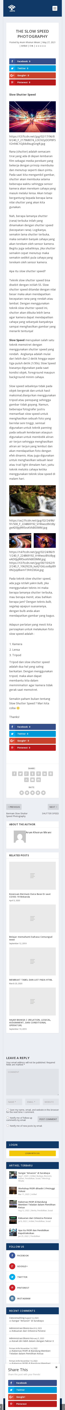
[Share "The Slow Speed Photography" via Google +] (26, 774)
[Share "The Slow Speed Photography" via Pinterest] (39, 774)
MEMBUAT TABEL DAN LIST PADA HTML (30, 979)
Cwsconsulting (16, 1317)
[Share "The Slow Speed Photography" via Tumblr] (32, 774)
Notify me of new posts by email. (26, 1125)
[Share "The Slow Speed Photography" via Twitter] (20, 774)
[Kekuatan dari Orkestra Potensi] (13, 1220)
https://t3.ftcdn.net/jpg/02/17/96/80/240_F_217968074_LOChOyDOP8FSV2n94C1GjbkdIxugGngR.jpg (32, 140)
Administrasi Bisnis (19, 1328)
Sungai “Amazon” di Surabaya (34, 1173)
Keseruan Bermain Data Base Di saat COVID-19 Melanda (30, 895)
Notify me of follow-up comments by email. (19, 1118)
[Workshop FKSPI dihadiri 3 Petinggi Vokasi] (13, 1190)
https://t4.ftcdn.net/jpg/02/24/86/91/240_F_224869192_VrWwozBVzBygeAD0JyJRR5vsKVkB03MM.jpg (32, 555)
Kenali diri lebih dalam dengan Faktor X (33, 1341)
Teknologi (45, 1178)
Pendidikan (30, 1178)
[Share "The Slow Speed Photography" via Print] (39, 780)
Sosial (38, 1178)
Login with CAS (32, 1153)
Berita (33, 1210)
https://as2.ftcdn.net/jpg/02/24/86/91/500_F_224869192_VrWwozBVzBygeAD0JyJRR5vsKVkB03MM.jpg (32, 524)
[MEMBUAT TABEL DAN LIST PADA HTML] (32, 961)
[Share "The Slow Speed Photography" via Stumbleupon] (26, 780)
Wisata (21, 1181)
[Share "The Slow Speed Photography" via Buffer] (51, 774)
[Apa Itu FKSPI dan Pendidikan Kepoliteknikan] (13, 1232)
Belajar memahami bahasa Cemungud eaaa (30, 938)
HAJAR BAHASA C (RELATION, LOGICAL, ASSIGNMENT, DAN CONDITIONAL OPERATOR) (30, 1022)
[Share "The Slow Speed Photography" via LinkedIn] (45, 774)
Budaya (40, 1176)
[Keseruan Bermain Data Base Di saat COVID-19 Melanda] (32, 876)
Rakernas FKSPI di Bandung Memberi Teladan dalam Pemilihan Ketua (36, 1204)
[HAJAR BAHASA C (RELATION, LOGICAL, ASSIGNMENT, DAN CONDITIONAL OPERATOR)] (32, 1002)
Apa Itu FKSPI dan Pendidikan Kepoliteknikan (33, 1231)
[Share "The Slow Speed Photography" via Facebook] (14, 774)
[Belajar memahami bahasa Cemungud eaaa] (32, 918)
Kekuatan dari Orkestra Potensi (35, 1218)
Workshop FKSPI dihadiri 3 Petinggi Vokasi (36, 1190)
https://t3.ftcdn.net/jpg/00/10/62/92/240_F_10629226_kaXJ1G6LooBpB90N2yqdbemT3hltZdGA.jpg (32, 566)
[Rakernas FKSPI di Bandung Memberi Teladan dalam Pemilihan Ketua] (13, 1204)
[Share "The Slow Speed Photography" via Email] (32, 780)
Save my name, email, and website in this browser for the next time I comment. (32, 1110)
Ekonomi (47, 1176)
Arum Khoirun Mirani (30, 42)
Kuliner (21, 1178)
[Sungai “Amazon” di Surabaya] (13, 1175)
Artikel (24, 45)
